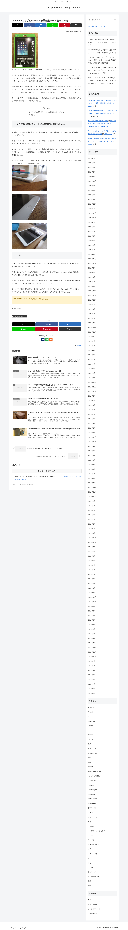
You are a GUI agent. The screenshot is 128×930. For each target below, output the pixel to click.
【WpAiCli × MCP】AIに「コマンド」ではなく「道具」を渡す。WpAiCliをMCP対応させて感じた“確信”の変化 (102, 60)
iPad (15, 316)
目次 (44, 108)
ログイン (91, 900)
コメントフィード (94, 909)
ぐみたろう (108, 134)
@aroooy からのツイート (96, 26)
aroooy (90, 106)
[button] (76, 25)
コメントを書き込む (47, 471)
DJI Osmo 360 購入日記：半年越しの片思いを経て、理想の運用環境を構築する (102, 51)
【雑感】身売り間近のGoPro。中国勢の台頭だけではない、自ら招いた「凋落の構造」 (102, 42)
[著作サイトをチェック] (42, 339)
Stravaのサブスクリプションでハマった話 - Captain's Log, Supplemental (102, 123)
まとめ (33, 115)
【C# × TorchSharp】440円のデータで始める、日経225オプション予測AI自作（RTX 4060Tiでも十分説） (102, 70)
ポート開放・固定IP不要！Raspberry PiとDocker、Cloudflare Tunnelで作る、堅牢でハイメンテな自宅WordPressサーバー (102, 82)
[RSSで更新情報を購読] (51, 339)
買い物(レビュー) (23, 316)
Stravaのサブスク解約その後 (98, 121)
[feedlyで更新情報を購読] (47, 339)
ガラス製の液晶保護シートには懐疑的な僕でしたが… (47, 112)
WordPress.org (93, 913)
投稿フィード (92, 904)
